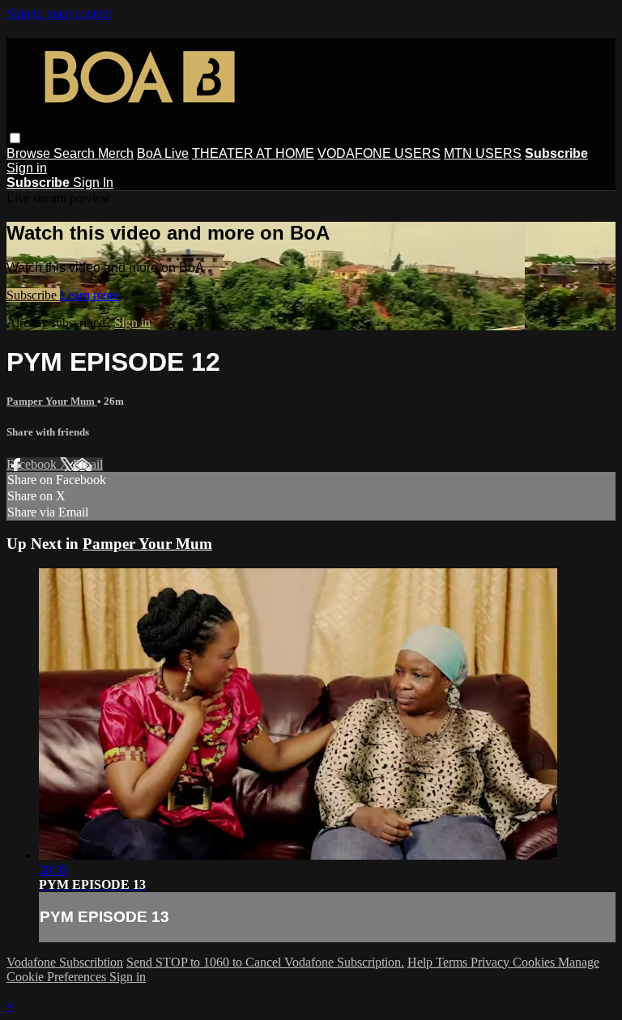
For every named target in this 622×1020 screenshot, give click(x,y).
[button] (15, 138)
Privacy (492, 962)
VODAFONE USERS (379, 153)
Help (421, 962)
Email (88, 464)
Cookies (535, 962)
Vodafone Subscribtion (64, 962)
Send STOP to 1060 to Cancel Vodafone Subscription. (265, 962)
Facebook (33, 464)
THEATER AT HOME (253, 153)
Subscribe (33, 295)
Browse (29, 153)
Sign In (93, 182)
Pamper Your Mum (51, 401)
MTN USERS (483, 153)
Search (75, 153)
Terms (453, 962)
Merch (116, 153)
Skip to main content (59, 13)
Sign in (26, 168)
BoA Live (163, 153)
